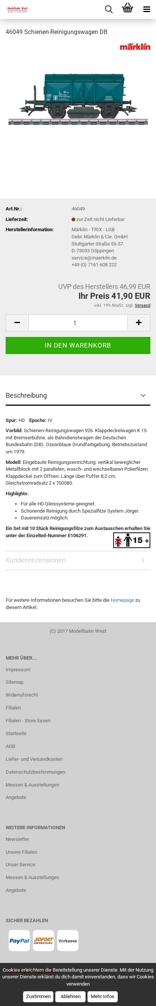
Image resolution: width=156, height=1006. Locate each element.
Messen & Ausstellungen (32, 785)
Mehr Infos (102, 996)
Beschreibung (26, 395)
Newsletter (17, 839)
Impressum (18, 669)
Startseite (16, 733)
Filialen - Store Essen (28, 720)
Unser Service (20, 864)
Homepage (122, 600)
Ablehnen (71, 996)
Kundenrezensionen (36, 560)
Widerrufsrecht (22, 695)
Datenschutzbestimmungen (35, 772)
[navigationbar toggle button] (146, 9)
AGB (10, 746)
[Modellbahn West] (15, 9)
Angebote (16, 797)
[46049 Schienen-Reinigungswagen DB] (78, 99)
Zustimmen (38, 996)
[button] (17, 322)
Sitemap (14, 682)
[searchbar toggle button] (108, 9)
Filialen (13, 708)
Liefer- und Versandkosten (34, 759)
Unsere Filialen (21, 852)
